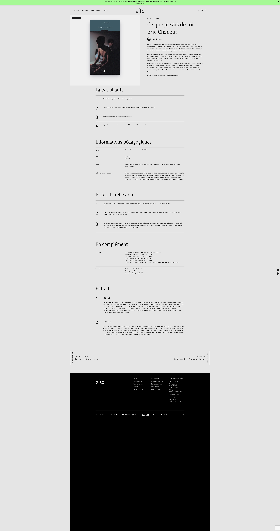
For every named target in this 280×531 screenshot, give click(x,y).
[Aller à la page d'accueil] (140, 13)
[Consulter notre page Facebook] (278, 270)
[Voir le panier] (205, 10)
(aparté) (98, 10)
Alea (92, 10)
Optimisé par (161, 415)
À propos (105, 10)
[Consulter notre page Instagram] (278, 273)
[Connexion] (202, 10)
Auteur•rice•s (85, 10)
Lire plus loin (77, 18)
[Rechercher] (198, 10)
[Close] (279, 1)
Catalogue (76, 10)
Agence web (179, 414)
